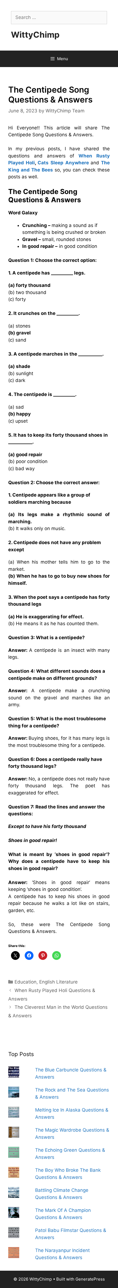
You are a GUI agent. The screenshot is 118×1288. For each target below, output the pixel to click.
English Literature (58, 982)
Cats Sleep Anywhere (63, 162)
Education (25, 982)
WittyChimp (35, 35)
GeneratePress (90, 1279)
